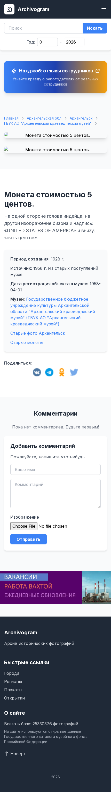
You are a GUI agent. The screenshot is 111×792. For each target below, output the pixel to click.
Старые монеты (26, 342)
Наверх (18, 753)
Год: (31, 42)
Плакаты (13, 689)
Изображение (24, 517)
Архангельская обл (44, 118)
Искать (95, 28)
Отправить (29, 539)
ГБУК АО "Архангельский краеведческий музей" (48, 123)
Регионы (13, 681)
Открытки (14, 698)
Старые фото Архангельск (37, 333)
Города (11, 673)
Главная (11, 118)
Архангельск (81, 118)
